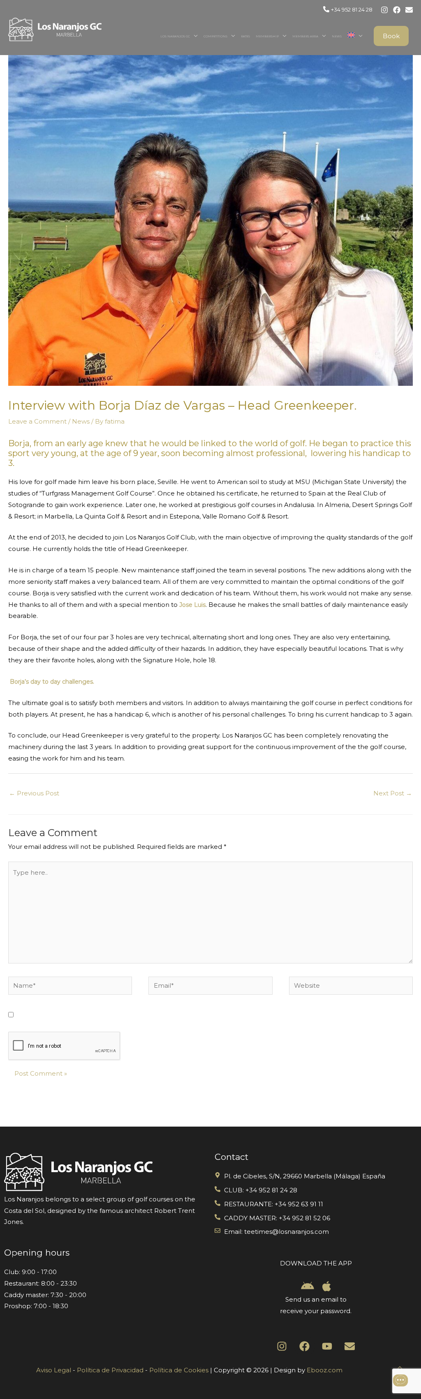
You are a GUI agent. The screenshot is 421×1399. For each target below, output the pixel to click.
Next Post (392, 793)
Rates (245, 36)
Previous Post (34, 793)
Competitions (215, 36)
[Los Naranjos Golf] (55, 29)
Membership (267, 36)
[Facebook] (396, 10)
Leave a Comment (37, 421)
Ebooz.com (324, 1370)
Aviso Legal (53, 1370)
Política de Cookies (178, 1370)
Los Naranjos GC (175, 36)
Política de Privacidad (110, 1370)
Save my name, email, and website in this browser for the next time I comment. (142, 1015)
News (337, 36)
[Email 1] (409, 10)
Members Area (305, 36)
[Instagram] (384, 10)
